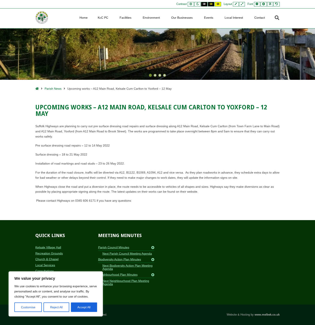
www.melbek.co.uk (267, 314)
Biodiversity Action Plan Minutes (119, 259)
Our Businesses (182, 17)
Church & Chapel (46, 259)
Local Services (45, 265)
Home (84, 17)
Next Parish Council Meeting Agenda (127, 253)
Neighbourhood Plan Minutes (118, 274)
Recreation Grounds (49, 253)
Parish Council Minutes (113, 247)
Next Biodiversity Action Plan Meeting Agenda (127, 267)
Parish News (53, 88)
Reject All (56, 307)
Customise (28, 307)
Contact (259, 17)
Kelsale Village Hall (48, 247)
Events (208, 17)
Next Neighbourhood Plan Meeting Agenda (125, 282)
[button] (150, 75)
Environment (151, 17)
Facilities (125, 17)
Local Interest (234, 17)
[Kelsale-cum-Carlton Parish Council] (41, 17)
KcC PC (103, 17)
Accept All (83, 307)
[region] (56, 293)
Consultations (44, 271)
